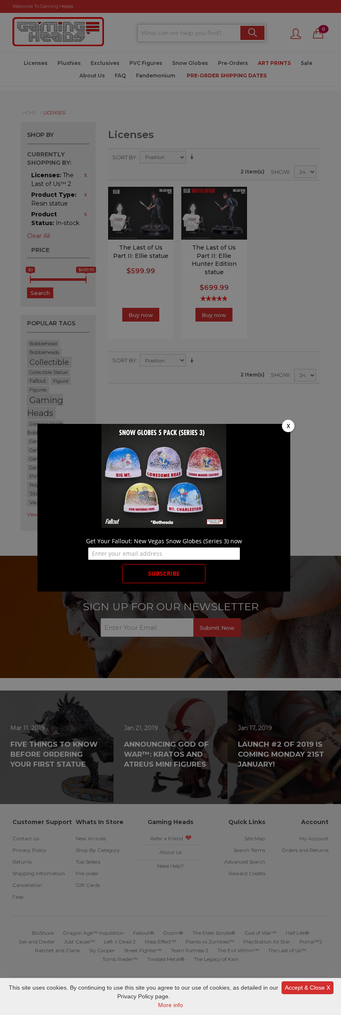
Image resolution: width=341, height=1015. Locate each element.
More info (170, 1005)
